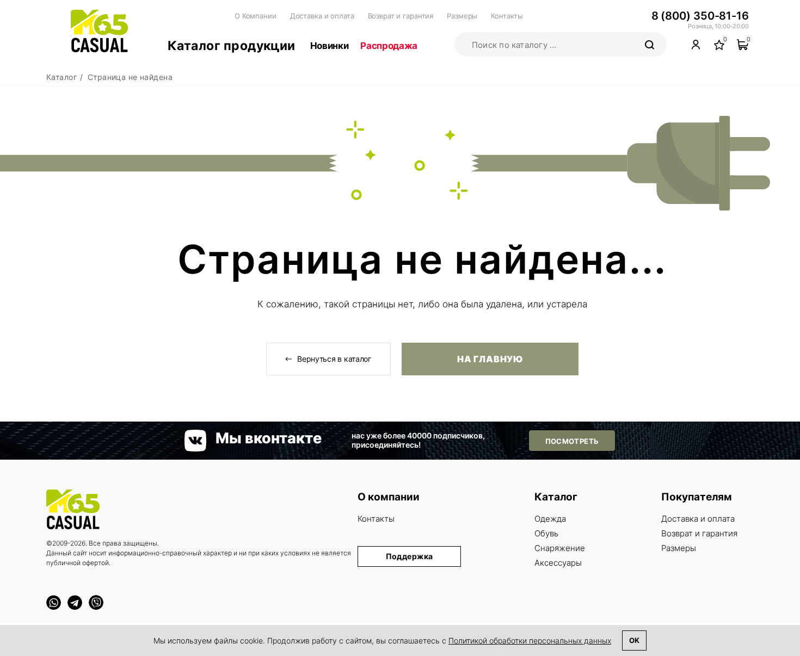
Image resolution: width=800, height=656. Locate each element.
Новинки (329, 45)
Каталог (555, 497)
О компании (389, 497)
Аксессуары (558, 563)
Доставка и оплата (322, 15)
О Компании (255, 15)
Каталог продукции (232, 45)
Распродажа (388, 45)
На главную (489, 359)
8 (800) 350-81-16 (700, 15)
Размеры (462, 15)
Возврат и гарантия (401, 15)
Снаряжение (559, 548)
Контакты (507, 15)
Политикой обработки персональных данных (529, 640)
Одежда (550, 518)
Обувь (546, 533)
